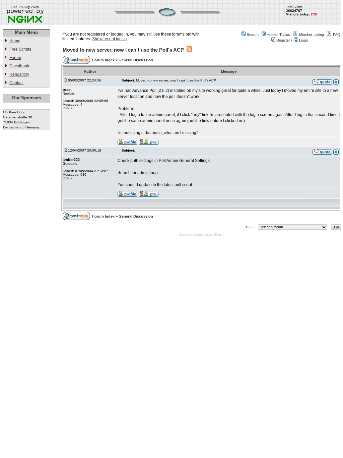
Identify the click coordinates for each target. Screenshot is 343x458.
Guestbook (19, 66)
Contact (16, 82)
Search (253, 35)
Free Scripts (20, 49)
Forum (15, 57)
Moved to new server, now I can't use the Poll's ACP (123, 50)
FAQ (336, 35)
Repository (19, 74)
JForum (218, 234)
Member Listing (311, 35)
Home (14, 41)
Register (282, 40)
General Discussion (136, 60)
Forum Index (104, 60)
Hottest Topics (278, 35)
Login (303, 40)
